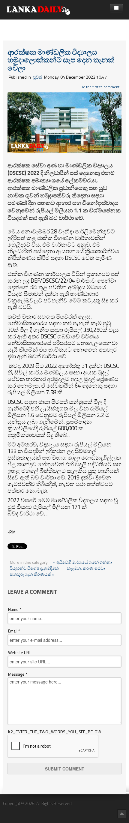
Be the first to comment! (100, 87)
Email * (14, 631)
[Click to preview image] (65, 122)
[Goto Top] (122, 813)
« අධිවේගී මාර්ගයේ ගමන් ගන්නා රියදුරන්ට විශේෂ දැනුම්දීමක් (61, 565)
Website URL (19, 653)
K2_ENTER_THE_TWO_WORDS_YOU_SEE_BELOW (54, 732)
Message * (17, 674)
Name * (14, 609)
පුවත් (37, 77)
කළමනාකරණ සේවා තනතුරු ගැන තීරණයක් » (57, 571)
